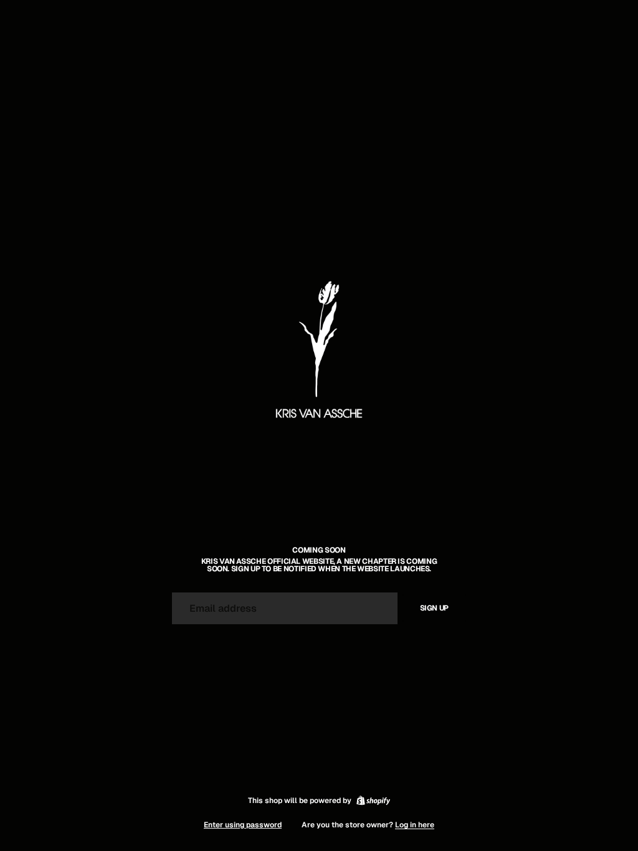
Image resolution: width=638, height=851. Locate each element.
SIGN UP (434, 608)
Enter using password (243, 825)
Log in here (414, 825)
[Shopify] (373, 801)
